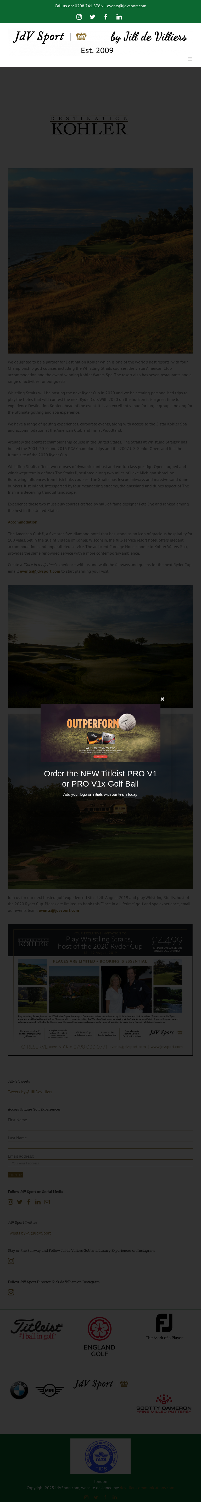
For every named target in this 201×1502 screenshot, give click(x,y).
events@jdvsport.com (126, 5)
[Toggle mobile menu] (190, 59)
